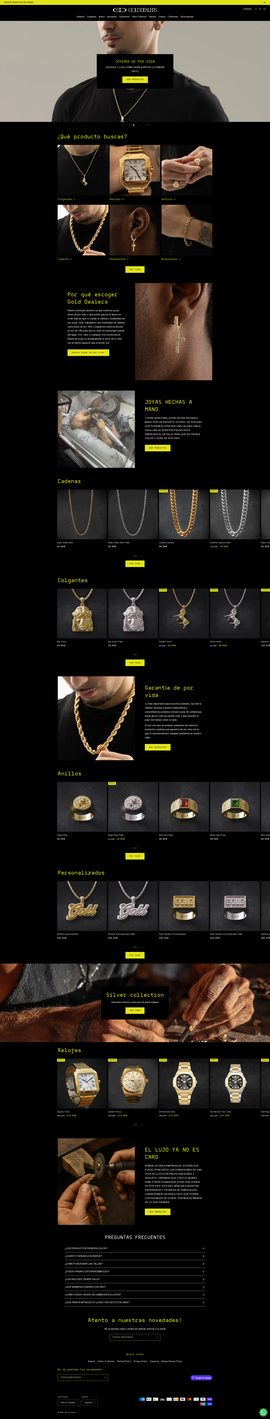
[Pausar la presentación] (147, 125)
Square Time (63, 1112)
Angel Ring (62, 835)
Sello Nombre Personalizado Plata (226, 934)
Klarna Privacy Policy (171, 1361)
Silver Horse (215, 642)
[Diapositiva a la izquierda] (129, 556)
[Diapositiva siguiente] (140, 125)
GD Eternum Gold (167, 1112)
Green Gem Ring (217, 835)
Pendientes (118, 259)
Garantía (154, 1361)
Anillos (167, 199)
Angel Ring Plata (116, 835)
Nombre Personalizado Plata (121, 934)
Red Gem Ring (166, 835)
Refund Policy (124, 1361)
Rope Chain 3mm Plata (119, 543)
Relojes (115, 199)
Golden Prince (114, 1112)
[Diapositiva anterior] (122, 125)
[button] (173, 17)
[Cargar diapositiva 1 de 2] (129, 125)
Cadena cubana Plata (220, 543)
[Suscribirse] (157, 1337)
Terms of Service (106, 1361)
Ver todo (135, 269)
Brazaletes (169, 259)
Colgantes (65, 199)
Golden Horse (165, 642)
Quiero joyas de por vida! (88, 352)
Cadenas (63, 259)
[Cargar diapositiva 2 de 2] (133, 125)
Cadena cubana (166, 543)
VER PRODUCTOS (135, 80)
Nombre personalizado (67, 934)
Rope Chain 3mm (65, 543)
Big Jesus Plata (115, 642)
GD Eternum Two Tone (220, 1112)
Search (91, 1361)
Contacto (247, 9)
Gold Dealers (70, 1412)
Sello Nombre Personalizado (172, 934)
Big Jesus (61, 642)
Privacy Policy (140, 1361)
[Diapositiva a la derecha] (141, 556)
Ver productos (157, 747)
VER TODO (135, 1010)
